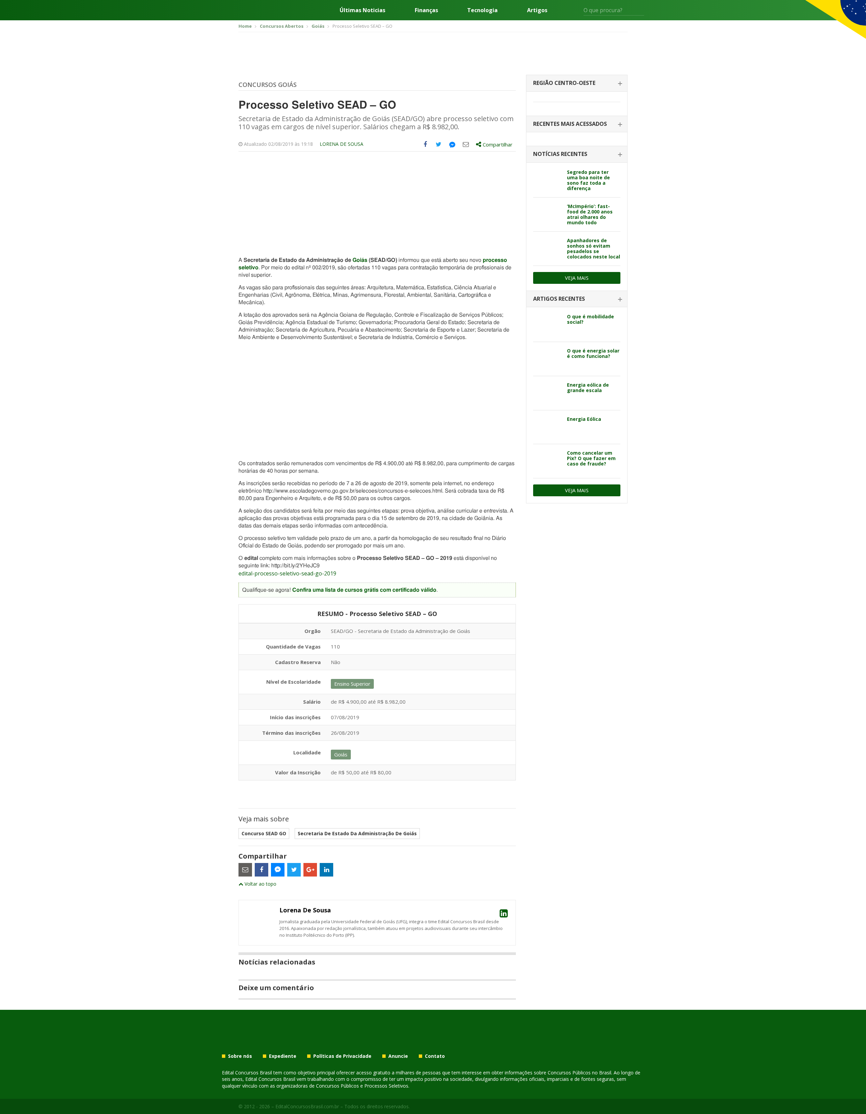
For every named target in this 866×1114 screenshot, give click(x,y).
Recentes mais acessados (570, 124)
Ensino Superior (352, 683)
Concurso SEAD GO (264, 833)
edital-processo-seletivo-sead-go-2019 (287, 573)
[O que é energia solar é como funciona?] (547, 359)
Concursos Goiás (267, 85)
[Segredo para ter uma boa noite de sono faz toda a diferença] (547, 180)
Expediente (282, 1056)
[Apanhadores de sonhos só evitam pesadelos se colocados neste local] (547, 248)
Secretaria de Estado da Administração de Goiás (357, 833)
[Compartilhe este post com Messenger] (452, 144)
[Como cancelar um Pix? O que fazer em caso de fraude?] (547, 461)
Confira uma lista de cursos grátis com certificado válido (364, 590)
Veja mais (577, 277)
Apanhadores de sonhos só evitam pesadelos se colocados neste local (593, 248)
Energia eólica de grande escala (588, 387)
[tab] (576, 83)
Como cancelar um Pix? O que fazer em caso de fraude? (591, 458)
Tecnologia (482, 10)
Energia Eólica (584, 419)
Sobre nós (240, 1056)
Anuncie (398, 1056)
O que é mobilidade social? (590, 319)
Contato (435, 1056)
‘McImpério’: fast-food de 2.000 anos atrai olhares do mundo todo (590, 214)
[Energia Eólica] (547, 427)
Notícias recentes (560, 154)
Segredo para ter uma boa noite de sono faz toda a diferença (588, 180)
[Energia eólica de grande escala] (547, 393)
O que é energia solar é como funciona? (593, 353)
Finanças (426, 10)
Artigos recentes (559, 298)
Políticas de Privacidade (342, 1056)
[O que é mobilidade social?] (547, 325)
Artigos (537, 10)
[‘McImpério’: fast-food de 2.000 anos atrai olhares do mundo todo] (547, 214)
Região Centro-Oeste (564, 83)
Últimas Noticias (362, 10)
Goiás (359, 260)
